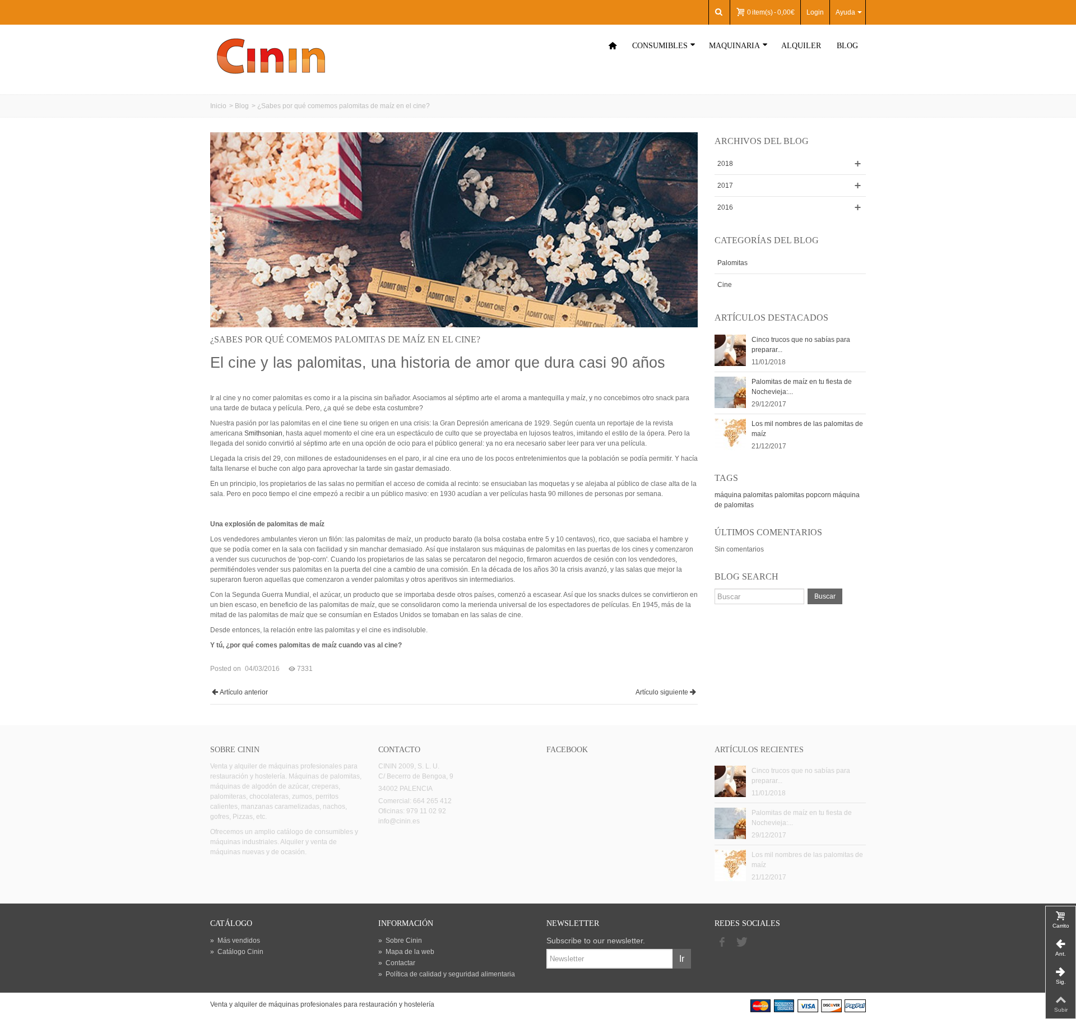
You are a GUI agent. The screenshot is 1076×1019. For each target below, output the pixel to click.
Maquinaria (734, 45)
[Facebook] (722, 942)
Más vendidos (235, 940)
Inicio (218, 106)
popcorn (818, 495)
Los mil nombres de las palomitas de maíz (807, 429)
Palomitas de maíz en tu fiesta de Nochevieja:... (802, 387)
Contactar (396, 963)
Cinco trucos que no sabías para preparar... (801, 345)
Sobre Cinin (400, 940)
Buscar (825, 596)
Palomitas (732, 263)
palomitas (789, 495)
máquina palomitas (744, 495)
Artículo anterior (244, 692)
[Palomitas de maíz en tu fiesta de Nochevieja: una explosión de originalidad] (730, 392)
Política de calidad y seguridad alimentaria (446, 974)
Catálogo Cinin (236, 952)
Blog (847, 45)
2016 (725, 207)
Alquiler (801, 45)
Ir (681, 959)
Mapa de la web (406, 952)
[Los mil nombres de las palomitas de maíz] (730, 434)
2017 (725, 185)
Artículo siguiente (662, 692)
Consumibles (660, 45)
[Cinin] (271, 55)
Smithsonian (263, 433)
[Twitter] (741, 942)
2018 (725, 164)
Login (815, 12)
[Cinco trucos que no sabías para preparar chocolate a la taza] (730, 350)
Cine (724, 285)
